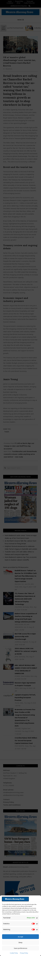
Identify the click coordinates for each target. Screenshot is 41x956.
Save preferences (20, 948)
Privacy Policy (24, 953)
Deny (20, 942)
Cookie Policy (14, 953)
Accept (20, 937)
